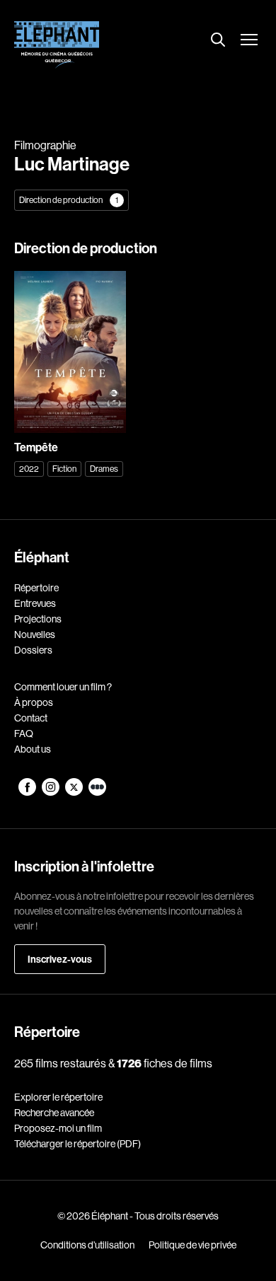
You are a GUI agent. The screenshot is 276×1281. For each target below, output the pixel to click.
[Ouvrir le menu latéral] (249, 41)
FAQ (23, 733)
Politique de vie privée (192, 1245)
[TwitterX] (74, 792)
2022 (29, 468)
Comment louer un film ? (63, 686)
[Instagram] (51, 792)
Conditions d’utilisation (87, 1245)
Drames (104, 468)
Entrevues (35, 603)
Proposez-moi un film (58, 1128)
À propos (33, 702)
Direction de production (68, 200)
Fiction (64, 468)
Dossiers (33, 650)
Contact (30, 718)
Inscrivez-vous (60, 959)
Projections (38, 619)
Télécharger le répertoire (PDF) (77, 1143)
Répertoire (36, 587)
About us (32, 749)
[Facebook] (28, 792)
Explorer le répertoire (58, 1097)
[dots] (97, 792)
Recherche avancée (54, 1112)
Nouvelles (34, 634)
